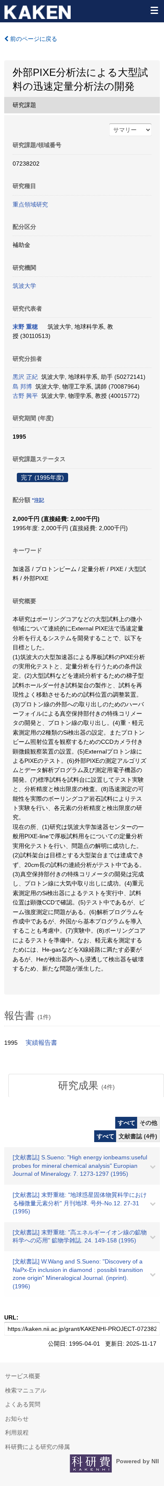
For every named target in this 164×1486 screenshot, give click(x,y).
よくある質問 (22, 1404)
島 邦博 (22, 386)
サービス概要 (22, 1376)
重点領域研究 (30, 204)
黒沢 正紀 (25, 376)
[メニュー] (154, 10)
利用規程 (17, 1432)
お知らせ (17, 1418)
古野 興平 (25, 395)
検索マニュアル (25, 1390)
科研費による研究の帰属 (37, 1446)
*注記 (38, 500)
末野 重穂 (25, 326)
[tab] (86, 1085)
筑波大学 (24, 285)
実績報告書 (41, 1042)
